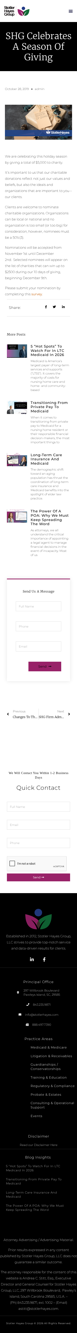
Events (36, 1116)
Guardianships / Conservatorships (46, 1067)
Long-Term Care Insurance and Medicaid (46, 459)
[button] (71, 11)
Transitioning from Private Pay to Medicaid (49, 407)
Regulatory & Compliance (53, 1086)
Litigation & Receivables (51, 1056)
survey (36, 294)
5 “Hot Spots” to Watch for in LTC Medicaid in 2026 (47, 350)
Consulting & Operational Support (52, 1105)
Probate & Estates (46, 1094)
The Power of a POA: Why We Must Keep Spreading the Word (50, 517)
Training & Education (49, 1077)
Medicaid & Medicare (49, 1047)
